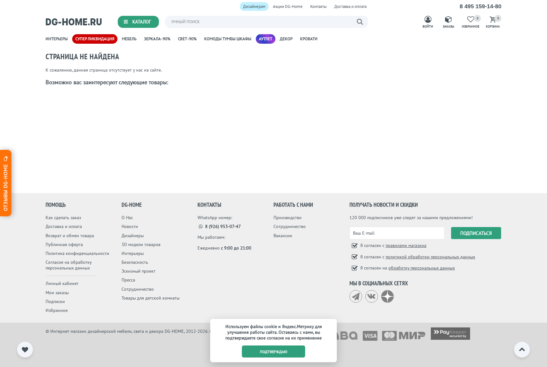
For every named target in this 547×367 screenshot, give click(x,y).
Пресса (128, 280)
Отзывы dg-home (5, 186)
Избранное (57, 310)
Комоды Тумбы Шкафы (227, 38)
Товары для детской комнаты (150, 298)
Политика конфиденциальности (77, 253)
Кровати (309, 38)
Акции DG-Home (288, 6)
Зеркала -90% (157, 38)
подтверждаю (273, 351)
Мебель (129, 38)
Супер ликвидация (94, 38)
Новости (130, 226)
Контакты (318, 6)
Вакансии (283, 235)
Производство (288, 217)
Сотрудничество (138, 289)
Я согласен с (392, 245)
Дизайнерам (254, 6)
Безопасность (135, 262)
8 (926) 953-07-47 (222, 226)
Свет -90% (187, 38)
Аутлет (265, 38)
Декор (286, 38)
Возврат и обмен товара (70, 235)
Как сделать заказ (63, 217)
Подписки (55, 301)
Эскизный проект (138, 271)
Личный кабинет (62, 283)
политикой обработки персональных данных (430, 257)
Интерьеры (57, 38)
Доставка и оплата (350, 6)
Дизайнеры (133, 235)
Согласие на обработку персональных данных (68, 265)
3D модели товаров (141, 244)
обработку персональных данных (421, 268)
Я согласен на (407, 268)
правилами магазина (406, 245)
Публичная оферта (64, 244)
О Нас (127, 217)
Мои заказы (57, 292)
